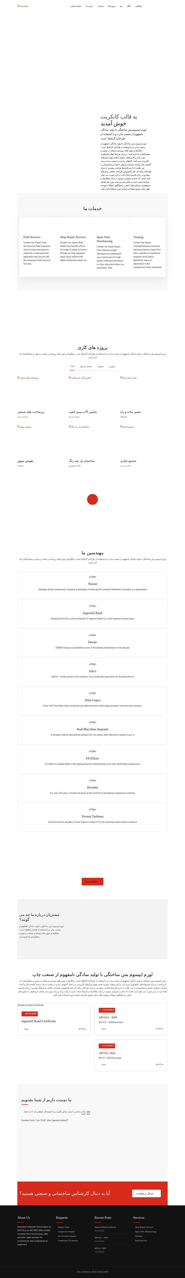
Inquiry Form (63, 1227)
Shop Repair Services (73, 237)
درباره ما (89, 6)
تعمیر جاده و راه (130, 412)
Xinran (92, 584)
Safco (92, 671)
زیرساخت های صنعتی (30, 412)
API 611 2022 (107, 1053)
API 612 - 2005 (108, 1017)
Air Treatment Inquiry (67, 1236)
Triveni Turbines (92, 816)
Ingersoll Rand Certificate (39, 1021)
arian (26, 1029)
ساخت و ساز (86, 366)
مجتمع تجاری (128, 461)
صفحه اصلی (76, 6)
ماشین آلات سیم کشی (83, 412)
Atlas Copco (92, 700)
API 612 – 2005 (101, 1238)
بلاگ (129, 6)
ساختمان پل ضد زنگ (82, 461)
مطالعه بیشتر (91, 881)
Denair (92, 642)
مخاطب (138, 6)
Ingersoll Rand (92, 613)
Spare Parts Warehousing (145, 1232)
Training (138, 237)
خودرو (112, 366)
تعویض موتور (25, 461)
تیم (121, 6)
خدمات (101, 6)
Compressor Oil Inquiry (68, 1240)
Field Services (31, 237)
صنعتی (101, 366)
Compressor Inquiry (66, 1232)
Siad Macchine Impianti (92, 729)
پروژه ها (111, 6)
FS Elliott (92, 758)
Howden (92, 787)
